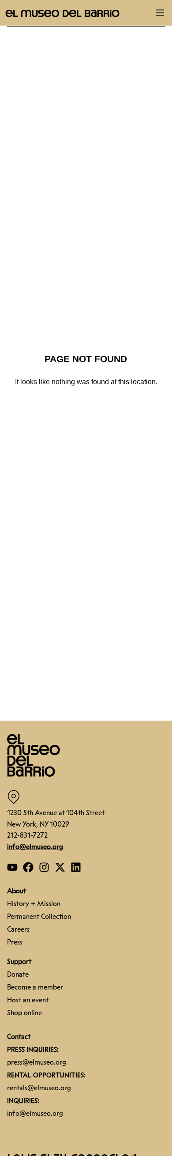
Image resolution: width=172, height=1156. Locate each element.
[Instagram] (44, 867)
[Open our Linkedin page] (76, 867)
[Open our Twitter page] (60, 867)
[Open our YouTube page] (12, 867)
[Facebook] (28, 867)
